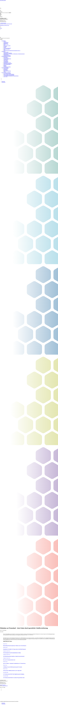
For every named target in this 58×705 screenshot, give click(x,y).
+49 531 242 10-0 (5, 685)
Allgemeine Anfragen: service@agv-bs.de (6, 23)
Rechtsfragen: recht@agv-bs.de (4, 25)
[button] (29, 9)
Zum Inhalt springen (3, 0)
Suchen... (1, 11)
